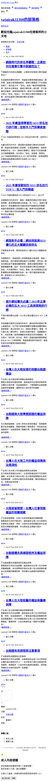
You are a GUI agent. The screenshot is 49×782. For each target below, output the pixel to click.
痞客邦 (21, 104)
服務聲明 (25, 750)
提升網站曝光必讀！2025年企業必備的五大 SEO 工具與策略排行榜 (26, 305)
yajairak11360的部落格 (20, 19)
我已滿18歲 (6, 778)
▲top (3, 113)
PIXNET (11, 748)
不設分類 (20, 42)
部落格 (8, 49)
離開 (13, 778)
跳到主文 (5, 26)
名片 (8, 52)
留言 (26, 104)
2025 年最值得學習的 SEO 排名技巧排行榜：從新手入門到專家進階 (27, 127)
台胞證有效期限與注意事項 (23, 650)
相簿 (8, 47)
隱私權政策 (42, 748)
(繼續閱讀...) (6, 100)
